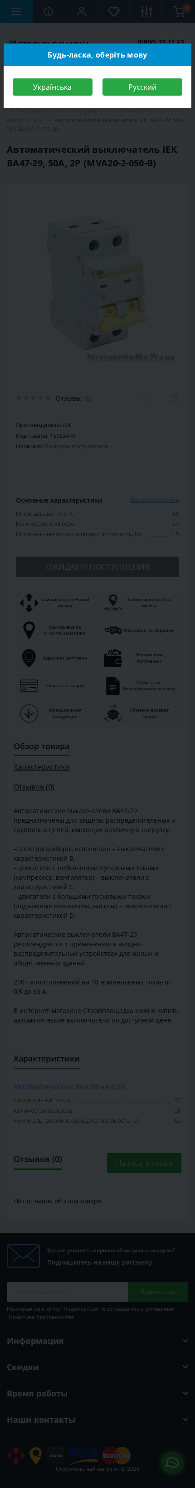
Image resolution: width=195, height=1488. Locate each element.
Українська (52, 87)
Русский (142, 87)
